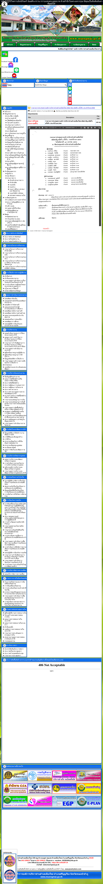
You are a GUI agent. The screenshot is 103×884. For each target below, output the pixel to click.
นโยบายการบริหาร (14, 125)
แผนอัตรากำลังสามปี (12, 305)
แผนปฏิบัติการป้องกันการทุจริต (15, 552)
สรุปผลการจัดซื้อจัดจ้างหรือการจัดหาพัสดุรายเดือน (14, 412)
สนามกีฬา (10, 161)
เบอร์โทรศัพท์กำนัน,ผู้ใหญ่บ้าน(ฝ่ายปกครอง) (16, 226)
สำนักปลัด (13, 182)
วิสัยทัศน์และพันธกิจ (14, 120)
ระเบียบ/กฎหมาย (79, 45)
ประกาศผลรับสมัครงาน (13, 241)
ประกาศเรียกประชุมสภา (13, 651)
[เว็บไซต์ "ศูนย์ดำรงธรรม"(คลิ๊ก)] (64, 780)
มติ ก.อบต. (10, 206)
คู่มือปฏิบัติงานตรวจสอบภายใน (15, 613)
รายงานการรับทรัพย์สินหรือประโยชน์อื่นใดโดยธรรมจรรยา (14, 531)
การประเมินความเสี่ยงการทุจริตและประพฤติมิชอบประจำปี (15, 537)
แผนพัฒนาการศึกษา (12, 321)
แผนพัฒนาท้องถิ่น (11, 298)
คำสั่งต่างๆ (8, 276)
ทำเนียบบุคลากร (60, 45)
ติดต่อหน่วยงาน (12, 216)
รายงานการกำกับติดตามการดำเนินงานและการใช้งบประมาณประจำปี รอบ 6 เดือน (15, 344)
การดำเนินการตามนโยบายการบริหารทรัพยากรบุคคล (14, 464)
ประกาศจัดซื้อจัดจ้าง (12, 383)
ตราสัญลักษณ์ (12, 131)
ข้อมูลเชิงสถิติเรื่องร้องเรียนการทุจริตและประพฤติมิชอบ (14, 491)
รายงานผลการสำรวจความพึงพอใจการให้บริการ (15, 362)
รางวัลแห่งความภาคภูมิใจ (16, 133)
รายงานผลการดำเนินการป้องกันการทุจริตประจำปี (13, 561)
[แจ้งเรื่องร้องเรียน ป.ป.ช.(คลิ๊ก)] (10, 867)
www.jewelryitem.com (73, 869)
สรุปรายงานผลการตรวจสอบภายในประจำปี (15, 638)
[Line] (84, 88)
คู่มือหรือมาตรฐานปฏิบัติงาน (15, 352)
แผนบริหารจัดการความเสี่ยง (14, 574)
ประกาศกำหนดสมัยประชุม (14, 653)
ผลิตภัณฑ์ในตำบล (13, 147)
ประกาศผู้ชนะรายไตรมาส (14, 387)
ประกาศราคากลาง (11, 389)
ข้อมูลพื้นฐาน (43, 45)
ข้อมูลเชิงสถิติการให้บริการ (14, 359)
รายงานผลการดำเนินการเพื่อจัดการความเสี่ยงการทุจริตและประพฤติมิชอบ (15, 543)
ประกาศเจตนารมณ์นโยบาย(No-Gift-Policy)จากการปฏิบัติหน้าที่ (14, 518)
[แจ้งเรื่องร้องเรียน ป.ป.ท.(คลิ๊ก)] (10, 881)
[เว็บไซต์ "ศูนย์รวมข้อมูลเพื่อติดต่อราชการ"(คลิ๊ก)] (15, 780)
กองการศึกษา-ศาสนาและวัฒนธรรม (17, 190)
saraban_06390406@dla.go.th (66, 860)
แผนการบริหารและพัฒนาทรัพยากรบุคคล (14, 460)
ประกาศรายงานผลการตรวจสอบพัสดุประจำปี (14, 392)
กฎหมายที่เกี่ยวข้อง (14, 208)
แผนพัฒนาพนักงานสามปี (13, 311)
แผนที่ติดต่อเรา (12, 229)
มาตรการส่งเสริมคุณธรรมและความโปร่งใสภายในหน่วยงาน (15, 593)
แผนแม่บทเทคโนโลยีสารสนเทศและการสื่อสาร (14, 308)
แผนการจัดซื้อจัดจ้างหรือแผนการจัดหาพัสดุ (13, 379)
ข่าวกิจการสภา (37, 230)
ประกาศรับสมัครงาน (12, 239)
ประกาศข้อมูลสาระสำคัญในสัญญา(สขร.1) (15, 420)
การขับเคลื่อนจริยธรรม (13, 586)
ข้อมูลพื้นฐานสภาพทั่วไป (15, 140)
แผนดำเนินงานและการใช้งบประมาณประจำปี (15, 334)
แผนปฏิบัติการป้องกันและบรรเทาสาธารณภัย (13, 324)
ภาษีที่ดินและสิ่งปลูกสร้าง (13, 437)
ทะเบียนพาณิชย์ (10, 447)
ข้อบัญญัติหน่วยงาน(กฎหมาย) (12, 211)
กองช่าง (12, 187)
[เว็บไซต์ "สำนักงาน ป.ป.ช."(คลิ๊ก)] (15, 793)
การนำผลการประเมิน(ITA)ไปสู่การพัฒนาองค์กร (15, 565)
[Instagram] (84, 99)
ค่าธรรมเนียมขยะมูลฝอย (13, 445)
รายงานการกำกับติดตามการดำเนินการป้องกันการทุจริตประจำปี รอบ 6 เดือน (15, 556)
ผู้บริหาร (10, 173)
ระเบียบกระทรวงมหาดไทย (16, 200)
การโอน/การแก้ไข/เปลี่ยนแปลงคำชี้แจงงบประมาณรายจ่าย (15, 416)
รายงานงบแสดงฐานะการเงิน (15, 400)
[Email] (84, 96)
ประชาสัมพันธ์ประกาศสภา (14, 649)
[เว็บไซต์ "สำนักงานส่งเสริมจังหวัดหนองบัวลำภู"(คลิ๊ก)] (88, 793)
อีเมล (72, 111)
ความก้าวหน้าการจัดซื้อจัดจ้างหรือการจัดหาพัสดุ (15, 396)
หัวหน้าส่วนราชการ (17, 180)
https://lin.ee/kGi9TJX (60, 862)
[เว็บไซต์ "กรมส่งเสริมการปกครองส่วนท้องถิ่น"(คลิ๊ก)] (15, 806)
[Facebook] (84, 85)
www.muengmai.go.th (51, 865)
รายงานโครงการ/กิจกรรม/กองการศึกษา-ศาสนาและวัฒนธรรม (15, 262)
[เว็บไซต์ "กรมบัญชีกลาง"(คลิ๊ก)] (40, 780)
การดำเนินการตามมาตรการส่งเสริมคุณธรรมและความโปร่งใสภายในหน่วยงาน (15, 603)
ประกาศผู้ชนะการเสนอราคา (15, 385)
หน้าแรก (10, 45)
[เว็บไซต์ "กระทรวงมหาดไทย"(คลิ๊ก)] (64, 793)
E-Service (8, 365)
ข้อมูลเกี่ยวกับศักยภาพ (15, 142)
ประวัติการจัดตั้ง (12, 116)
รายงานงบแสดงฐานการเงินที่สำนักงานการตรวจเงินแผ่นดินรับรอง (15, 403)
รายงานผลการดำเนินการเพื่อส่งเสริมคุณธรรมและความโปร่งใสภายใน (15, 597)
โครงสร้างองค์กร (13, 123)
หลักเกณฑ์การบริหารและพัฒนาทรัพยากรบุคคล (14, 468)
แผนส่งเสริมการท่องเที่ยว (13, 319)
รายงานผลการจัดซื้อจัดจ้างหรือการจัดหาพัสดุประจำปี (14, 408)
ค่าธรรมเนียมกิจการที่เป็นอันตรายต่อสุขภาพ (14, 442)
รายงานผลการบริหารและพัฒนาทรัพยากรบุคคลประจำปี (15, 472)
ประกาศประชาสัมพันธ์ (13, 237)
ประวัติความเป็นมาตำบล (15, 138)
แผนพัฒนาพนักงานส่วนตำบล (15, 313)
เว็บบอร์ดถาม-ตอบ (13, 219)
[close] (3, 851)
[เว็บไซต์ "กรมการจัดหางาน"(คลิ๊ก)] (88, 780)
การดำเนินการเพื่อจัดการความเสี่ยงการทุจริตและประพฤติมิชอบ (15, 548)
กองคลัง (12, 185)
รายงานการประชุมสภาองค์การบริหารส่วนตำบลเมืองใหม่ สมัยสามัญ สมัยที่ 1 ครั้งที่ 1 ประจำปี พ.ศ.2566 (63, 108)
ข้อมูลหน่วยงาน (25, 45)
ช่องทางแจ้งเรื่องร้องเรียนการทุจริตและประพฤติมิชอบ (15, 487)
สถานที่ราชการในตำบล (15, 153)
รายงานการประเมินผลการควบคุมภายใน (14, 634)
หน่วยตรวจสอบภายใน (17, 195)
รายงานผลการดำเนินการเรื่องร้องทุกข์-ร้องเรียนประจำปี (15, 281)
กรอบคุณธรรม (10, 641)
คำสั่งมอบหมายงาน (11, 278)
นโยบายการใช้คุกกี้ (11, 288)
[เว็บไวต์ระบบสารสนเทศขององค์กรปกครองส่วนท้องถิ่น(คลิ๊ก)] (88, 806)
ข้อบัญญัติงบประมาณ (12, 377)
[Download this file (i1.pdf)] (29, 121)
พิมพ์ (69, 111)
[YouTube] (84, 103)
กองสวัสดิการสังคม (16, 193)
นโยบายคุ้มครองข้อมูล (13, 291)
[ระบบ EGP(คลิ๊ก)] (64, 806)
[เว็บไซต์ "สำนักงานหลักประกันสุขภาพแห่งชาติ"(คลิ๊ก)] (40, 793)
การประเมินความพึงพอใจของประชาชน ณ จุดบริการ (15, 285)
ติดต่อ (94, 45)
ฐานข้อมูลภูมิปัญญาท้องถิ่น (16, 155)
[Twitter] (84, 92)
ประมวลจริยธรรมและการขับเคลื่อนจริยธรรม (15, 582)
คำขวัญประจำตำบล (14, 144)
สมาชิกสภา (11, 176)
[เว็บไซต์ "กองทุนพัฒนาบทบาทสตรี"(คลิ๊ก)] (40, 806)
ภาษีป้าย (8, 439)
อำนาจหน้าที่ (11, 118)
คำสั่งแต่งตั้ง (9, 627)
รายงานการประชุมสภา (13, 655)
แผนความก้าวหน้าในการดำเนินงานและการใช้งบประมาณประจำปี (13, 339)
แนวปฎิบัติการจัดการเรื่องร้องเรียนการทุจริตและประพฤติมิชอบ (15, 482)
